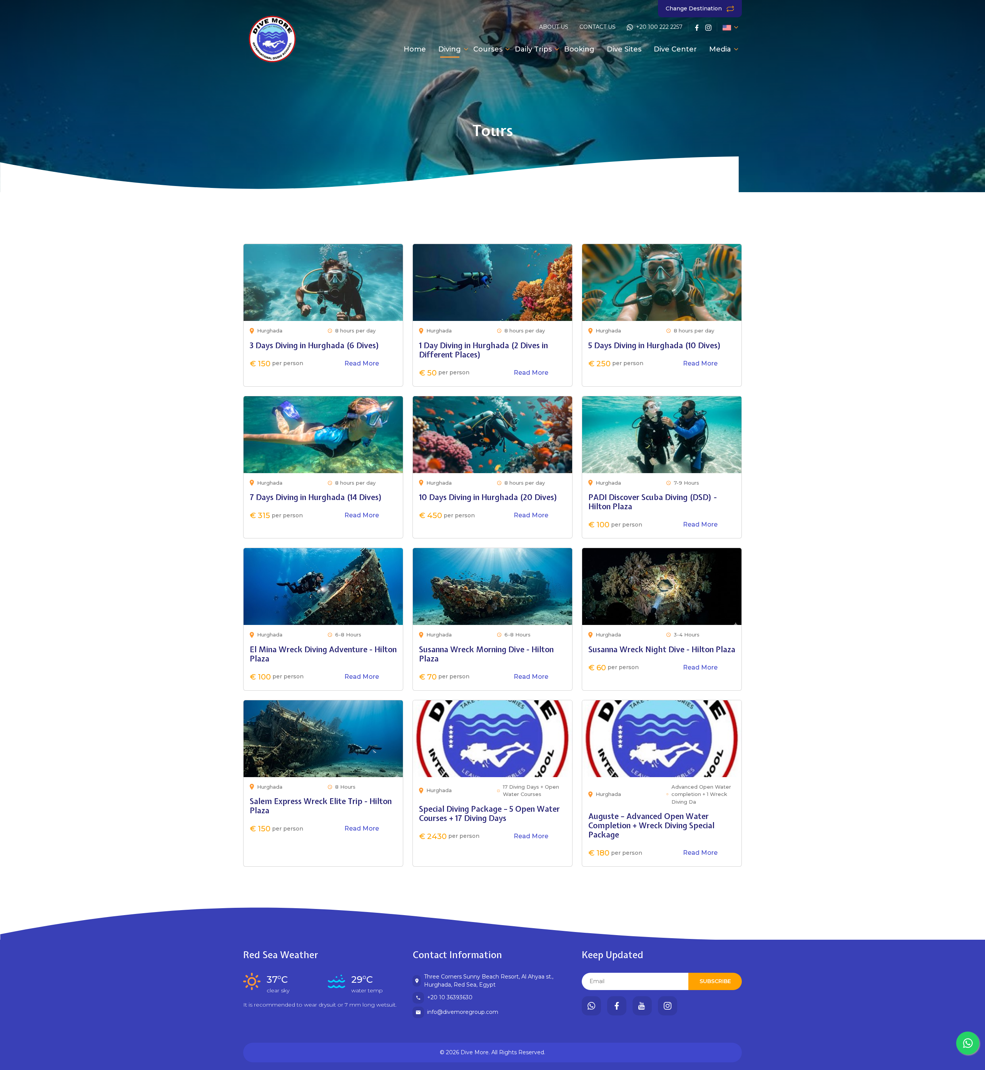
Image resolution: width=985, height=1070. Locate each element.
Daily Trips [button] (533, 49)
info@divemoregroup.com (462, 1012)
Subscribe (715, 981)
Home (415, 49)
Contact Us (597, 26)
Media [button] (720, 49)
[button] (727, 27)
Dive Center (675, 49)
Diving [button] (449, 49)
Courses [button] (488, 49)
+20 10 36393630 (449, 997)
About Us (553, 26)
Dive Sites (624, 49)
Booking (579, 49)
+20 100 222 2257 (659, 26)
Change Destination (694, 8)
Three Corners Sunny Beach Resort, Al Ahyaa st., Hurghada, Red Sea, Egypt (488, 980)
